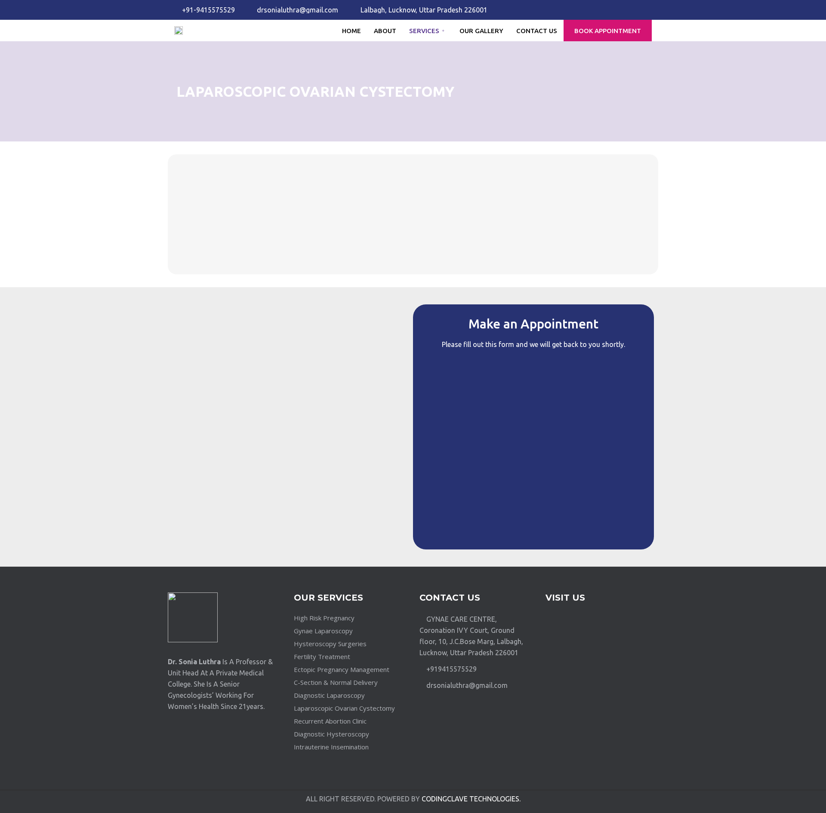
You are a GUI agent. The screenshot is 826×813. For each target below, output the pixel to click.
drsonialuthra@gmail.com (467, 685)
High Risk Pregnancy (324, 618)
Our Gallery (481, 30)
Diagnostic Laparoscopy (329, 695)
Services (424, 30)
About (385, 30)
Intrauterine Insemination (331, 746)
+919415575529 (451, 669)
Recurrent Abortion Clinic (330, 721)
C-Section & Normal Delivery (336, 682)
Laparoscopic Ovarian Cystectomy (344, 708)
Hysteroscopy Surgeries (330, 643)
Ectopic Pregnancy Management (341, 669)
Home (351, 30)
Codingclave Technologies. (471, 799)
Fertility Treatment (322, 656)
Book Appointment (607, 30)
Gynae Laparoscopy (323, 630)
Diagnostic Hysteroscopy (331, 734)
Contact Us (536, 30)
